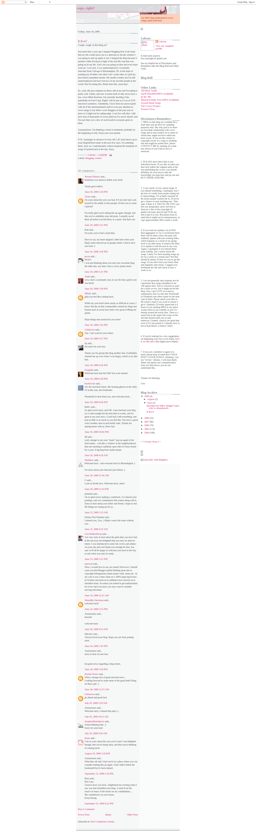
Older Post (132, 814)
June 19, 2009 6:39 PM (96, 379)
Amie (87, 276)
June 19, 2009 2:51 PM (96, 225)
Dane (87, 738)
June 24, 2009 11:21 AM (97, 595)
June (150, 403)
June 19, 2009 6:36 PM (96, 365)
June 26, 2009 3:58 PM (96, 669)
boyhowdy (90, 383)
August (151, 399)
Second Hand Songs (151, 103)
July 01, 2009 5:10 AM (96, 703)
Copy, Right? (86, 8)
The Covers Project (150, 106)
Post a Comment (86, 809)
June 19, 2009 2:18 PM (96, 192)
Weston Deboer (92, 176)
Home (108, 814)
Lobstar (163, 41)
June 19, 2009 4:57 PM (96, 338)
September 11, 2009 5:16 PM (99, 773)
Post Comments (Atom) (102, 821)
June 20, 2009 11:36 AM (97, 475)
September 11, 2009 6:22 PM (99, 803)
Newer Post (83, 814)
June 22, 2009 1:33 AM (96, 512)
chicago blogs (150, 442)
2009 (147, 396)
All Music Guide (149, 90)
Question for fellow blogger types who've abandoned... (163, 406)
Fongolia (89, 370)
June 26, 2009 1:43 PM (96, 646)
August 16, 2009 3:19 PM (97, 753)
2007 (147, 421)
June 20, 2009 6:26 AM (96, 455)
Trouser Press (148, 109)
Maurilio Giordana (94, 600)
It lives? (150, 412)
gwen (87, 256)
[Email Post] (110, 155)
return (98, 158)
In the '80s (146, 97)
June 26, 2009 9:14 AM (96, 629)
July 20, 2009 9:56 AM (96, 733)
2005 (147, 429)
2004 (147, 432)
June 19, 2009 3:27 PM (96, 272)
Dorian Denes (91, 674)
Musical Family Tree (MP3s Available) (160, 100)
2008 (147, 418)
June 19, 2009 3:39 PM (96, 288)
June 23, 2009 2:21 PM (96, 559)
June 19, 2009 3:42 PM (96, 325)
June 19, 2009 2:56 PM (96, 251)
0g (86, 343)
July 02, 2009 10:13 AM (96, 716)
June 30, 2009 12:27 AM (97, 689)
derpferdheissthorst (94, 721)
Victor (88, 196)
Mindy (88, 293)
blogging (89, 158)
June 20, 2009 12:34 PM (97, 489)
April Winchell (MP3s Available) (157, 93)
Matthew (89, 460)
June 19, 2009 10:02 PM (97, 432)
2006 (147, 425)
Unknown (90, 329)
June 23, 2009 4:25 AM (96, 529)
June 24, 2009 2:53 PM (96, 609)
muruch (89, 564)
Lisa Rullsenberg (93, 534)
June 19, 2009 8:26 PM (96, 402)
